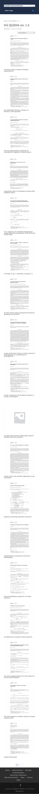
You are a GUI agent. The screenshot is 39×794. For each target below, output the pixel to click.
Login (18, 780)
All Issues (28, 770)
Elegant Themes (19, 789)
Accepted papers (18, 773)
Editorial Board (17, 770)
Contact (30, 777)
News (22, 777)
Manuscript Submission (18, 775)
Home (6, 21)
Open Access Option (11, 777)
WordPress (19, 791)
